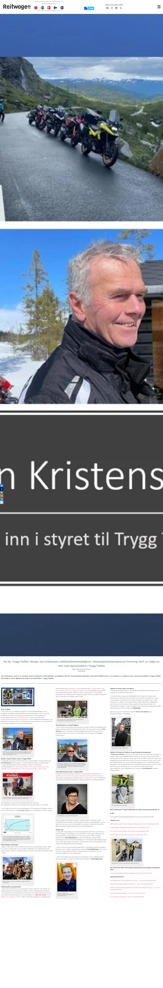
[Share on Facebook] (1, 485)
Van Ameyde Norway (23, 717)
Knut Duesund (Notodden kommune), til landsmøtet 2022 (129, 831)
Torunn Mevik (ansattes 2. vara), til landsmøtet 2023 (127, 897)
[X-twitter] (120, 8)
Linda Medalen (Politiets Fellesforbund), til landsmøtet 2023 (129, 827)
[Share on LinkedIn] (1, 492)
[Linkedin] (116, 8)
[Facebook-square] (107, 8)
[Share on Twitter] (1, 489)
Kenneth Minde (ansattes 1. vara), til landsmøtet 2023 (127, 893)
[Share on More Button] (1, 502)
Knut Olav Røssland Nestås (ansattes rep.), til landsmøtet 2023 (130, 873)
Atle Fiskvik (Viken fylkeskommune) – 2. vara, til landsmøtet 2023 (131, 884)
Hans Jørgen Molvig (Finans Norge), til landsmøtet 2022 (128, 835)
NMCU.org (75, 688)
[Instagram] (112, 8)
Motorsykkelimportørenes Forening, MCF (15, 719)
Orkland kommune (91, 778)
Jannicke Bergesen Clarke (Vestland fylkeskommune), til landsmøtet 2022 (134, 824)
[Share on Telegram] (1, 499)
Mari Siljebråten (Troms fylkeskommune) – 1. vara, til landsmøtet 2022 (133, 880)
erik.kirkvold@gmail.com (53, 10)
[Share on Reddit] (1, 495)
